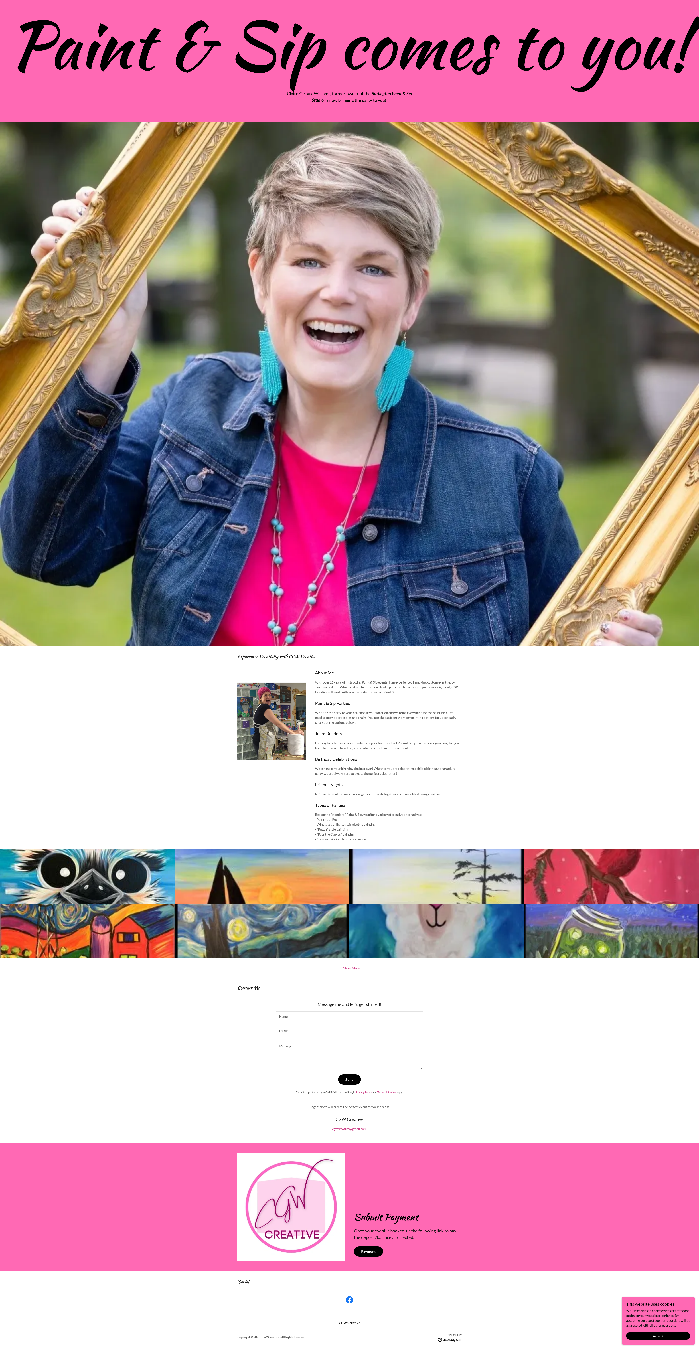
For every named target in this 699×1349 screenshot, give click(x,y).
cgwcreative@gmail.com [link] (349, 1129)
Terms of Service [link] (386, 1092)
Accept (658, 1336)
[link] (349, 1300)
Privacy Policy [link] (364, 1092)
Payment (368, 1251)
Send (349, 1079)
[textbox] (349, 1016)
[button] (349, 967)
